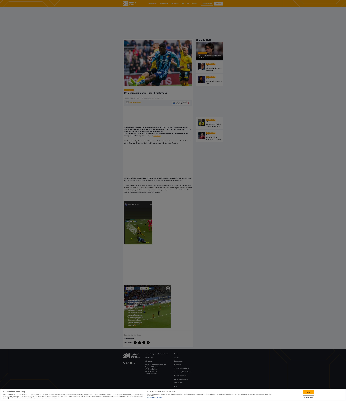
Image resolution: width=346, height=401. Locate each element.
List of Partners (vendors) (154, 397)
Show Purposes (308, 397)
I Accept (308, 392)
